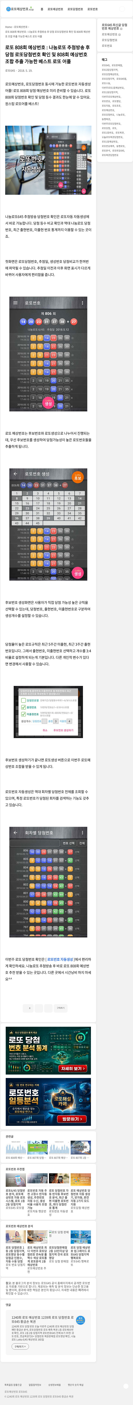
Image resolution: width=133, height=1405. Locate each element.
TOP (126, 1386)
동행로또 (120, 146)
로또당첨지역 (108, 78)
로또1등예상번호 (110, 141)
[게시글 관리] (48, 1008)
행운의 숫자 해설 (75, 1384)
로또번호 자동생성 (60, 959)
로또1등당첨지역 (110, 92)
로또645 (106, 65)
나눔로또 (120, 114)
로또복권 (120, 132)
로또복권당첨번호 (110, 155)
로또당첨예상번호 (110, 74)
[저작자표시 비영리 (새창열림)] (71, 1006)
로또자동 (106, 105)
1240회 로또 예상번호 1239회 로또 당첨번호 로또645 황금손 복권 (43, 1319)
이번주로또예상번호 (111, 96)
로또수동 (106, 83)
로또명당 (116, 101)
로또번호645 (118, 150)
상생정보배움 (54, 1384)
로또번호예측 (108, 146)
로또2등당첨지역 (110, 69)
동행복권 (106, 119)
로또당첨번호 (75, 9)
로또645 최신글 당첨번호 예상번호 (114, 26)
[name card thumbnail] (80, 1320)
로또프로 (116, 105)
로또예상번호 (55, 9)
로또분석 (106, 150)
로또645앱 (121, 78)
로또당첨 (106, 128)
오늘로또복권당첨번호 (112, 137)
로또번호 (92, 9)
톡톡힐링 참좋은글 (13, 1384)
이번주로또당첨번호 (111, 123)
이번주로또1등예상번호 (113, 87)
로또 (114, 128)
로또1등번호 (107, 132)
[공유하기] (39, 1008)
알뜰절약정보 (35, 1384)
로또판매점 (117, 65)
